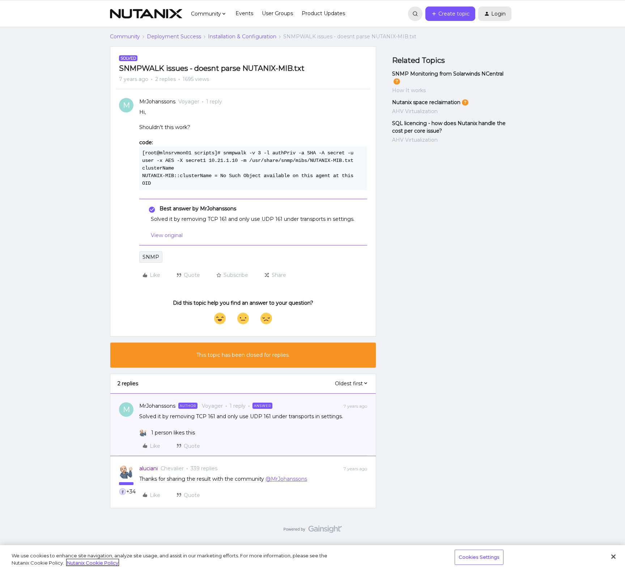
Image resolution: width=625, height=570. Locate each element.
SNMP (151, 257)
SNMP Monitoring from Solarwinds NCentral (447, 73)
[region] (312, 557)
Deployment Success (174, 36)
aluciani (148, 468)
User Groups (277, 13)
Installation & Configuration (242, 36)
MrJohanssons (157, 101)
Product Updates (323, 13)
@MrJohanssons (286, 479)
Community (125, 36)
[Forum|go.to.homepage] (146, 14)
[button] (450, 14)
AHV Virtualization (415, 111)
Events (244, 13)
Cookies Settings (479, 557)
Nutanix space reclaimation (426, 102)
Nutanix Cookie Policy (92, 562)
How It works (409, 90)
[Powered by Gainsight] (313, 531)
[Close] (613, 557)
